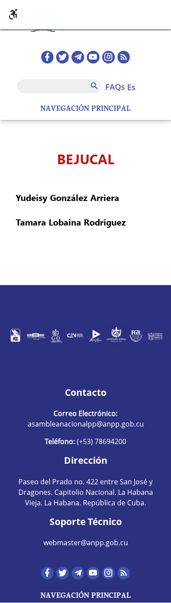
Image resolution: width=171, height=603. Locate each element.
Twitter (62, 57)
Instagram (108, 57)
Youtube (93, 57)
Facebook (47, 57)
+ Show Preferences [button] (85, 14)
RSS (124, 57)
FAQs (115, 86)
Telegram (77, 57)
